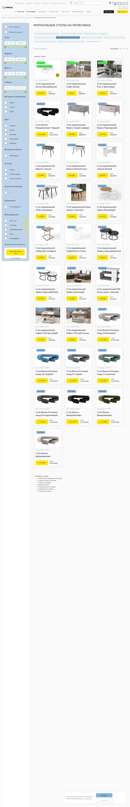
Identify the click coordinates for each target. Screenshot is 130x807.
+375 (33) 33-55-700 (122, 4)
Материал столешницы (15, 96)
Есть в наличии (14, 27)
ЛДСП (12, 103)
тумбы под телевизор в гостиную (50, 478)
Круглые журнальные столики (71, 33)
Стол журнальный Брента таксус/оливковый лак (45, 169)
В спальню (42, 11)
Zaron (12, 234)
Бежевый (13, 143)
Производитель (11, 214)
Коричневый (14, 139)
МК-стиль (13, 221)
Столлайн (13, 225)
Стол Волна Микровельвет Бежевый (43, 456)
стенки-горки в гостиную (47, 480)
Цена (6, 37)
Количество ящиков (13, 186)
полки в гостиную (44, 482)
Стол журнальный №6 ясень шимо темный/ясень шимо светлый (108, 292)
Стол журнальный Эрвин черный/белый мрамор (47, 292)
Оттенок (8, 163)
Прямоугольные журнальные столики (71, 41)
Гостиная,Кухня (15, 207)
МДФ (11, 111)
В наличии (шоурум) (16, 32)
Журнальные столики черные (45, 41)
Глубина (8, 82)
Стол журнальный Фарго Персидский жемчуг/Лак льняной (108, 127)
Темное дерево (15, 174)
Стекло (12, 107)
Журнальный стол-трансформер (96, 33)
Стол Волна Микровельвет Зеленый (104, 415)
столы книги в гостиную (46, 487)
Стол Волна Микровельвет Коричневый (74, 415)
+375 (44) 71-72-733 (122, 2)
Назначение (9, 200)
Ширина (8, 53)
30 (124, 49)
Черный (12, 126)
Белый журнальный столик (44, 37)
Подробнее (88, 799)
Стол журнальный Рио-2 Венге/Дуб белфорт (106, 86)
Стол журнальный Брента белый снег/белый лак (76, 169)
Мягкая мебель (78, 11)
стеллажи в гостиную (46, 489)
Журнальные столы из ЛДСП (114, 37)
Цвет (6, 119)
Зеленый (13, 134)
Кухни (88, 11)
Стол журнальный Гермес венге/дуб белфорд (76, 292)
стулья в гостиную (44, 491)
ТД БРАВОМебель (16, 229)
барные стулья (43, 485)
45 (127, 49)
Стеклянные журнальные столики (46, 33)
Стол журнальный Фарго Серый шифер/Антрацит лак (77, 127)
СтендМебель (15, 238)
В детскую (65, 11)
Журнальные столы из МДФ (92, 37)
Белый (12, 130)
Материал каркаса (13, 149)
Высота (7, 68)
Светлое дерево (15, 178)
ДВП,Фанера (14, 155)
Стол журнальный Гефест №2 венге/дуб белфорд (47, 333)
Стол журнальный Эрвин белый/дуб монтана (106, 210)
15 (121, 49)
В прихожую (53, 11)
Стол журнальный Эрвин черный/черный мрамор (109, 251)
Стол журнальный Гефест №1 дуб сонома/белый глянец (78, 333)
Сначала (40, 49)
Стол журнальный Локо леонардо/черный (45, 210)
